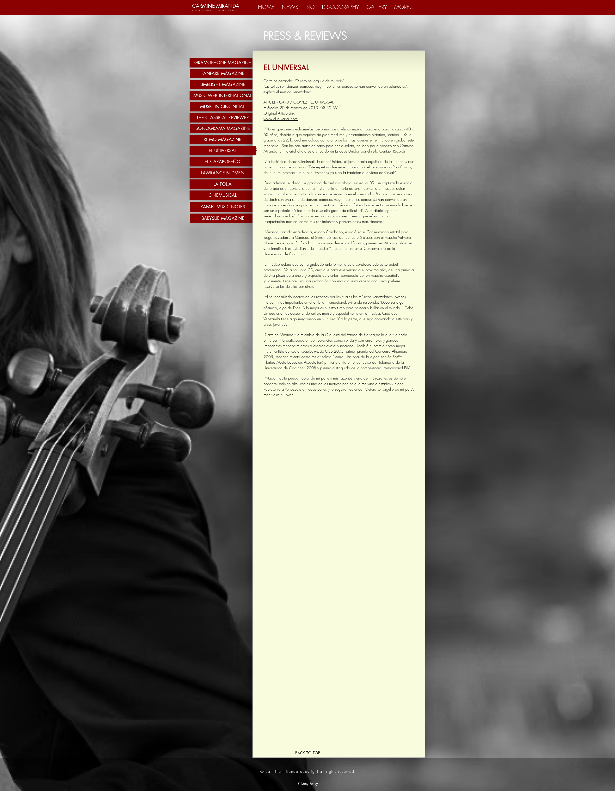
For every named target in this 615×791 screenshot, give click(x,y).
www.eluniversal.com (281, 118)
